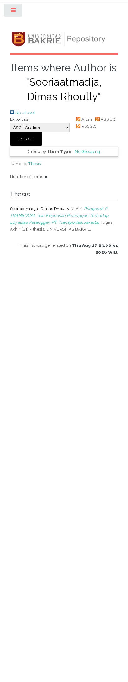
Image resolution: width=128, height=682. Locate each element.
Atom (86, 119)
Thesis (34, 163)
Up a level (24, 112)
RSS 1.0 (108, 119)
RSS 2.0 (88, 125)
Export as (19, 119)
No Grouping (87, 151)
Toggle (13, 11)
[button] (26, 139)
